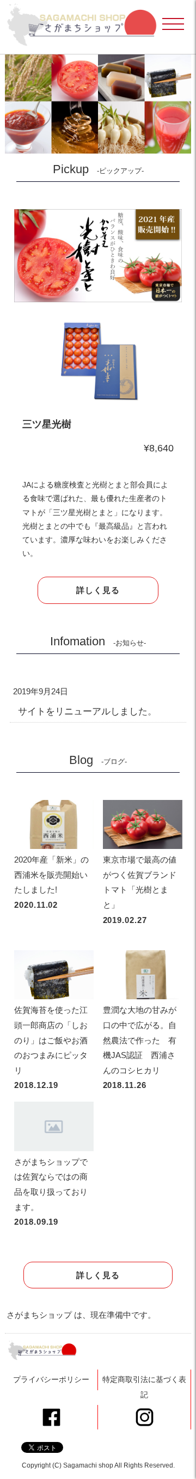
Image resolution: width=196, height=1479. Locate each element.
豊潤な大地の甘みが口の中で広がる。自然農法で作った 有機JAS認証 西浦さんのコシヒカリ (139, 1040)
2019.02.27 (125, 920)
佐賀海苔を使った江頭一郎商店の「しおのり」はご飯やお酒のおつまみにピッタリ (51, 1040)
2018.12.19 (36, 1085)
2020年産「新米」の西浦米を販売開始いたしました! (51, 874)
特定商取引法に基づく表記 (144, 1387)
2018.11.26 (124, 1085)
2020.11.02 (36, 904)
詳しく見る (98, 590)
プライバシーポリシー (51, 1379)
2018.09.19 (36, 1221)
